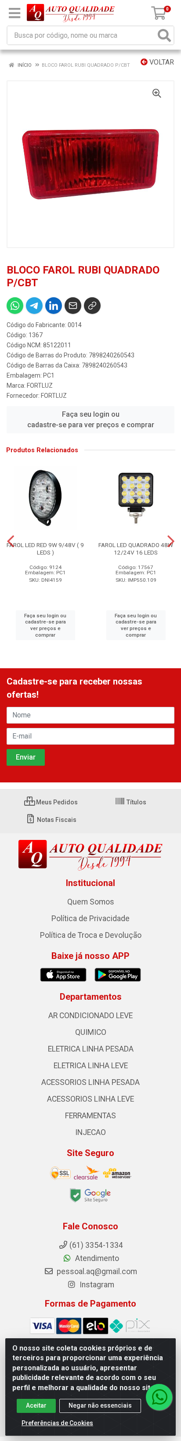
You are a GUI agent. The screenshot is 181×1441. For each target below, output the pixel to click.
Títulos (135, 802)
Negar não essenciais (100, 1405)
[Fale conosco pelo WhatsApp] (159, 1397)
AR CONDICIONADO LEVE (90, 1015)
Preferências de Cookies (57, 1423)
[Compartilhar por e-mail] (73, 305)
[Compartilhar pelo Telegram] (34, 305)
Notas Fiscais (56, 819)
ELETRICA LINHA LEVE (91, 1065)
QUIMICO (90, 1032)
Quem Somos (90, 901)
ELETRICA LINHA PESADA (91, 1049)
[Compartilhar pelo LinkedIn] (53, 305)
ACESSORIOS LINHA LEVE (90, 1099)
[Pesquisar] (164, 35)
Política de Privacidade (90, 918)
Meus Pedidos (56, 802)
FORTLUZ (40, 385)
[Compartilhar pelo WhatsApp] (15, 305)
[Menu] (14, 13)
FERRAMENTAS (90, 1115)
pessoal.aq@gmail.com (96, 1271)
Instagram (96, 1284)
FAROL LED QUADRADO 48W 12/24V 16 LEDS (135, 548)
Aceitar (36, 1405)
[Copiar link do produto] (92, 305)
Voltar (161, 62)
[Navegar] (10, 541)
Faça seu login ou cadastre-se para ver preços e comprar (90, 419)
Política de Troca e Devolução (90, 935)
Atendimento (96, 1258)
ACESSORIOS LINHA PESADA (90, 1082)
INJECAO (90, 1132)
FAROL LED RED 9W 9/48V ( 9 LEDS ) (45, 548)
